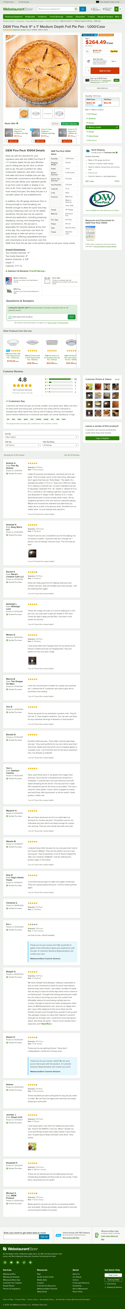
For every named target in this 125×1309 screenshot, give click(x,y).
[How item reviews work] (31, 392)
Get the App (25, 2)
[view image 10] (98, 404)
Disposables (80, 17)
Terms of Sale (8, 1299)
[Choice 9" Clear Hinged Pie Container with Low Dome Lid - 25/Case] (70, 135)
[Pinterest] (30, 1262)
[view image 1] (89, 387)
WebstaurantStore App (11, 1280)
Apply (117, 80)
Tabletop (69, 17)
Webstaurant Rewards (11, 1277)
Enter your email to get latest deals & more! (25, 1233)
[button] (24, 113)
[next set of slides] (78, 135)
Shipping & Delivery (114, 1287)
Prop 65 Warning (36, 271)
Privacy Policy (64, 323)
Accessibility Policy (47, 1299)
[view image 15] (107, 413)
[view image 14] (98, 413)
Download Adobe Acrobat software (105, 246)
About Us (76, 1274)
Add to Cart (13, 141)
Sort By (8, 434)
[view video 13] (89, 413)
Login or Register (102, 438)
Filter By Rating (48, 442)
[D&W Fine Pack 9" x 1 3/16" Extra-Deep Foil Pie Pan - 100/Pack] (71, 351)
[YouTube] (11, 1262)
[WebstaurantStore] (33, 1249)
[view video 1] (32, 660)
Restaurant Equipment (13, 17)
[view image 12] (116, 404)
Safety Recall (42, 1292)
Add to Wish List (102, 88)
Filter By (8, 442)
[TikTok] (24, 1262)
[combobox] (58, 9)
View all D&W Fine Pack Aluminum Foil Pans (102, 210)
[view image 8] (116, 396)
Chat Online (111, 1284)
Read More (46, 1024)
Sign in (114, 61)
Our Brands (77, 1277)
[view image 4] (116, 387)
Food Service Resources (46, 1286)
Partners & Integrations (11, 1289)
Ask (71, 317)
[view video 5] (89, 396)
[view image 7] (107, 396)
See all (117, 379)
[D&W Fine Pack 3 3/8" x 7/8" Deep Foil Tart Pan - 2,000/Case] (13, 350)
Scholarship (77, 1286)
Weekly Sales (42, 1280)
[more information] (116, 152)
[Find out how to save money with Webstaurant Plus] (32, 130)
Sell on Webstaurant (80, 1289)
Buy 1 (87, 38)
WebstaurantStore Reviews (47, 1289)
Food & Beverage (56, 17)
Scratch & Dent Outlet (45, 1277)
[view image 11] (107, 404)
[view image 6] (98, 396)
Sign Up (44, 1237)
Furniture (91, 17)
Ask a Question (71, 124)
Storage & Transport (105, 17)
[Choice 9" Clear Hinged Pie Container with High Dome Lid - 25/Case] (16, 135)
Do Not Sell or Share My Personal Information (73, 1299)
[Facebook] (18, 1262)
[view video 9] (89, 404)
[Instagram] (5, 1262)
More (117, 17)
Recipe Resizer (9, 1286)
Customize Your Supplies (12, 1283)
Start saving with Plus (71, 1238)
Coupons (40, 1283)
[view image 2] (98, 387)
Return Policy (78, 1292)
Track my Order (113, 1280)
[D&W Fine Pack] (102, 198)
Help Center (9, 2)
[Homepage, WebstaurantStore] (18, 9)
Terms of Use (52, 323)
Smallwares (42, 17)
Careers (76, 1280)
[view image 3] (107, 387)
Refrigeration (30, 17)
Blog (39, 1274)
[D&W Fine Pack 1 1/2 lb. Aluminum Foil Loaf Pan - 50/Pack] (52, 351)
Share (56, 124)
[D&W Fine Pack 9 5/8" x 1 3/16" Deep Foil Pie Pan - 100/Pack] (32, 351)
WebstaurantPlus (9, 1274)
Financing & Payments (81, 1283)
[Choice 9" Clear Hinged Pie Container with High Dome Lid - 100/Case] (43, 135)
